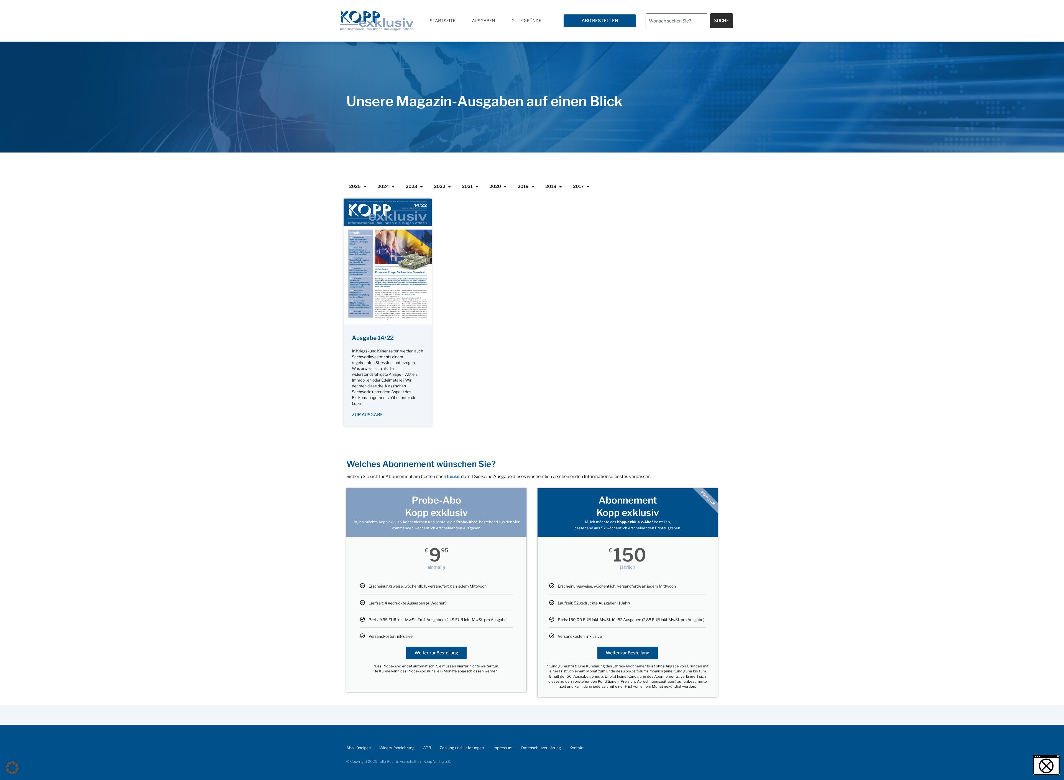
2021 (467, 186)
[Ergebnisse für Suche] (677, 31)
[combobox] (677, 20)
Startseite (442, 20)
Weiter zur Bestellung (436, 652)
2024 (383, 186)
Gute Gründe (526, 20)
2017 (578, 186)
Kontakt (576, 747)
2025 (355, 186)
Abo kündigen (358, 747)
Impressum (502, 747)
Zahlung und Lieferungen (462, 747)
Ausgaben (483, 20)
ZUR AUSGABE (367, 414)
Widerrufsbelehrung (397, 747)
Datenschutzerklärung (541, 747)
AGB (427, 747)
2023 (411, 186)
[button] (12, 768)
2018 (550, 186)
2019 (523, 186)
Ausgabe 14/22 (373, 337)
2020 (495, 186)
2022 (439, 186)
